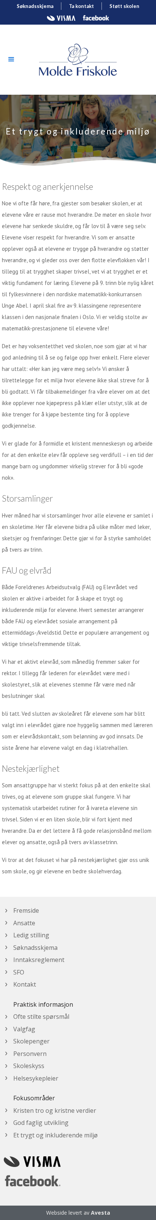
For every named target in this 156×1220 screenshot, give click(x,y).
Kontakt (24, 984)
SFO (18, 972)
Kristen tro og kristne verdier (54, 1110)
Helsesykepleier (35, 1078)
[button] (11, 59)
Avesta (100, 1212)
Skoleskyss (28, 1066)
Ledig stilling (31, 935)
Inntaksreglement (38, 960)
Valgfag (24, 1029)
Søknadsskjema (35, 947)
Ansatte (24, 923)
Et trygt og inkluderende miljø (55, 1135)
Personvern (30, 1054)
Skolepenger (31, 1041)
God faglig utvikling (41, 1122)
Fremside (26, 910)
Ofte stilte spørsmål (41, 1016)
